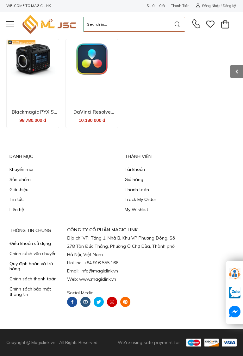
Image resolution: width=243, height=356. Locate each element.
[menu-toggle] (10, 24)
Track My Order (140, 199)
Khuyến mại (21, 169)
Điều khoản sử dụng (30, 243)
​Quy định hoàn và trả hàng (31, 266)
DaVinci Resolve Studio (92, 115)
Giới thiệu (18, 189)
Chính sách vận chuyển (33, 253)
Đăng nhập (211, 5)
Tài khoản (135, 169)
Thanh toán (180, 5)
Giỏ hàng (134, 179)
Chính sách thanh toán (33, 279)
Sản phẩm (20, 179)
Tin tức (16, 199)
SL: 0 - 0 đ (155, 5)
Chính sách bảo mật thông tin (30, 291)
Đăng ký (229, 5)
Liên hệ (16, 209)
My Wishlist (136, 209)
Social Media (80, 293)
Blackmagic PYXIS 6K (33, 115)
